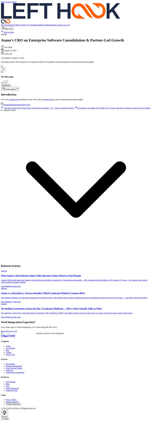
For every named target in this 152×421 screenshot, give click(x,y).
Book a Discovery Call (61, 25)
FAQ (8, 386)
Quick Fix (9, 370)
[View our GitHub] (8, 337)
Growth (27, 105)
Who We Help (6, 25)
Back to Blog (9, 32)
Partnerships (16, 105)
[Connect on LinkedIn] (5, 337)
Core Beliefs (10, 348)
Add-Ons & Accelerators (15, 372)
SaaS (22, 105)
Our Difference (17, 25)
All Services (10, 364)
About (8, 346)
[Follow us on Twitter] (2, 337)
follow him (49, 100)
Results (37, 25)
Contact (9, 352)
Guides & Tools (12, 390)
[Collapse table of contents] (5, 82)
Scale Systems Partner (14, 368)
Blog (7, 350)
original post (13, 100)
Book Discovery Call (9, 331)
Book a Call (10, 355)
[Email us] (13, 337)
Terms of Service (12, 402)
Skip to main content (8, 2)
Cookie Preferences (13, 404)
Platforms (43, 25)
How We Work (29, 25)
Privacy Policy (11, 400)
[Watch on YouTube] (11, 337)
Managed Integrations (14, 366)
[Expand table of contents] (3, 69)
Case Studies (10, 382)
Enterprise (7, 105)
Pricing (49, 25)
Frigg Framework (12, 388)
